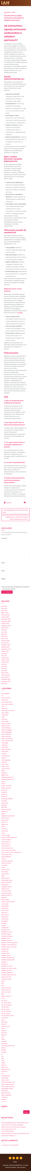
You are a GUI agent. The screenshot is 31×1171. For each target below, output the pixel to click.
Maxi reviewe (5, 899)
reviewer (3, 1052)
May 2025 (4, 634)
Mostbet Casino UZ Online (8, 947)
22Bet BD (4, 773)
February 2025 (5, 640)
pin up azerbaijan (6, 1005)
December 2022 (5, 679)
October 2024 (5, 647)
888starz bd (4, 775)
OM (2, 983)
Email (3, 570)
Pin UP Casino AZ (6, 1011)
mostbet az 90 (5, 929)
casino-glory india (6, 854)
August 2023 (5, 662)
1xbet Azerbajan (6, 728)
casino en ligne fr (6, 839)
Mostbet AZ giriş (6, 934)
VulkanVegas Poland (7, 1088)
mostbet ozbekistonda (7, 957)
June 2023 (4, 666)
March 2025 (4, 638)
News (3, 981)
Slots (2, 1058)
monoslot (4, 923)
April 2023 (4, 670)
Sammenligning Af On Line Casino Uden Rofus (15, 511)
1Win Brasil (4, 700)
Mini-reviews (5, 906)
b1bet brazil (4, 803)
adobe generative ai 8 (7, 779)
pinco (3, 1020)
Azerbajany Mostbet (7, 798)
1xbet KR (3, 753)
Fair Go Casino (5, 869)
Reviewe (3, 1050)
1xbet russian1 (5, 768)
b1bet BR (4, 801)
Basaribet (4, 807)
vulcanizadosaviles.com (8, 1082)
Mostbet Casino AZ (6, 940)
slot (2, 1056)
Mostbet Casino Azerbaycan (9, 942)
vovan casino (5, 1080)
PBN (2, 994)
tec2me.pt (4, 1071)
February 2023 (5, 675)
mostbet (3, 925)
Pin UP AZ (4, 1000)
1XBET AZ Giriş (5, 725)
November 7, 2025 (9, 12)
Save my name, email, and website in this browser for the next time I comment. (15, 588)
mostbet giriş (5, 949)
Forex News (4, 872)
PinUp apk (4, 1022)
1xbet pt (3, 758)
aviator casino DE (6, 786)
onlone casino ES (6, 990)
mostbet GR (4, 951)
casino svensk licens (7, 848)
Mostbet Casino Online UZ (8, 944)
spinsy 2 (3, 1065)
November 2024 (6, 645)
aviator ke (4, 792)
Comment (4, 538)
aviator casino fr (6, 788)
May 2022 (4, 683)
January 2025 (5, 643)
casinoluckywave (6, 856)
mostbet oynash (6, 955)
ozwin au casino (6, 992)
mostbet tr (4, 962)
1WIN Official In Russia (7, 710)
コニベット (4, 1101)
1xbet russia (4, 764)
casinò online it (5, 846)
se (2, 1054)
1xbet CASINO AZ (6, 734)
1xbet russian (5, 766)
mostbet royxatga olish (7, 960)
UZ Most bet (4, 1078)
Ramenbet (4, 1043)
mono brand (5, 910)
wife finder (4, 1091)
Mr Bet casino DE (6, 977)
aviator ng (4, 796)
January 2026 (5, 617)
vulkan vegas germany (7, 1086)
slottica (3, 1063)
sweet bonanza (5, 1069)
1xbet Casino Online (7, 740)
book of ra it (4, 824)
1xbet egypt (4, 743)
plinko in (3, 1030)
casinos (3, 859)
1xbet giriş (4, 745)
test (2, 1073)
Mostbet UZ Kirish (6, 970)
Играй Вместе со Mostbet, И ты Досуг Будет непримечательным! (17, 518)
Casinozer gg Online (7, 861)
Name (3, 562)
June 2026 (4, 606)
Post (2, 1037)
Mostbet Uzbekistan (7, 972)
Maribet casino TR (6, 895)
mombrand (4, 908)
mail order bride (6, 891)
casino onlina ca (6, 841)
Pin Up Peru (4, 1017)
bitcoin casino (5, 818)
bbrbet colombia (6, 809)
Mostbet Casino (5, 938)
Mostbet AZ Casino (6, 932)
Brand (3, 826)
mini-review (4, 904)
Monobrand (4, 917)
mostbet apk (5, 927)
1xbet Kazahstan (6, 749)
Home (15, 1161)
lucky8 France (5, 889)
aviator (3, 783)
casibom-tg (4, 831)
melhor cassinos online (8, 902)
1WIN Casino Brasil (6, 702)
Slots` (3, 1060)
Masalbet (4, 897)
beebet (3, 813)
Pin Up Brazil (5, 1007)
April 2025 (4, 636)
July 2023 (4, 664)
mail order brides (6, 893)
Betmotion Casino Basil (8, 816)
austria (3, 781)
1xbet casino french (7, 738)
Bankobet (4, 805)
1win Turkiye (5, 713)
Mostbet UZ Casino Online (8, 968)
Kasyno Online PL (6, 882)
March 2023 (4, 673)
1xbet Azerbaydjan (6, 730)
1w (2, 695)
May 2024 (4, 655)
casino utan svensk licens (8, 850)
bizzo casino (4, 820)
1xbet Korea (4, 751)
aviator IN (4, 790)
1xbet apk (4, 719)
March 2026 (4, 612)
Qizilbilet (4, 1041)
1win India (4, 708)
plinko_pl (4, 1035)
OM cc (3, 985)
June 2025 (4, 632)
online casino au (6, 987)
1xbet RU (4, 762)
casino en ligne (5, 835)
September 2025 (6, 625)
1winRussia (4, 715)
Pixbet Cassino (5, 1026)
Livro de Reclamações (7, 1131)
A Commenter (5, 1145)
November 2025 (6, 621)
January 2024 (5, 658)
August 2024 (5, 651)
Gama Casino (5, 874)
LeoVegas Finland (6, 887)
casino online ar (6, 844)
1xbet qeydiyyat (5, 760)
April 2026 (4, 610)
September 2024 (6, 649)
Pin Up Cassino (5, 1013)
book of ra (4, 822)
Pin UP (3, 998)
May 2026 (4, 608)
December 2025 (5, 619)
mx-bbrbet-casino (6, 979)
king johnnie (5, 884)
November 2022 (6, 681)
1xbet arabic (5, 721)
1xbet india (4, 747)
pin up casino (5, 1009)
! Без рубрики (5, 693)
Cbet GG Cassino (6, 863)
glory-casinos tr (5, 878)
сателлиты (4, 1097)
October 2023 (5, 660)
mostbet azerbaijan (7, 936)
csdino (3, 867)
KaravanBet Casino (6, 880)
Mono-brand (5, 914)
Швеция (3, 1099)
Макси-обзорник (6, 1095)
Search (4, 1107)
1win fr (3, 706)
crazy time (4, 865)
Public (3, 1039)
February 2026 (5, 615)
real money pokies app (7, 1045)
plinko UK (4, 1033)
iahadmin (9, 502)
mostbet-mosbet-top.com (8, 975)
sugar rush (4, 1067)
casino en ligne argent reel (9, 837)
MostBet (20, 312)
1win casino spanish (7, 704)
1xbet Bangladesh (6, 732)
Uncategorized (5, 1076)
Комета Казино (5, 1093)
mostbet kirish (5, 953)
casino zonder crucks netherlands (11, 852)
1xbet (3, 717)
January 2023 (5, 677)
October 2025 (5, 623)
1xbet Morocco (5, 756)
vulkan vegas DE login (7, 1084)
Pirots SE (3, 1024)
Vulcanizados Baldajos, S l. (9, 1135)
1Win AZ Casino (5, 698)
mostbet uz (4, 964)
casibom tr (4, 828)
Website (3, 579)
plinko (3, 1028)
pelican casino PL (6, 996)
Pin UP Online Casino (7, 1015)
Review (3, 1048)
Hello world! (14, 1145)
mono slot (4, 912)
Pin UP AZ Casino (6, 1002)
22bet (3, 771)
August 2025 (5, 627)
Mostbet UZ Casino (6, 966)
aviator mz (4, 794)
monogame (4, 921)
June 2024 (4, 653)
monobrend (4, 919)
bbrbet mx (4, 811)
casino (3, 833)
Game (3, 876)
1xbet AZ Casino (6, 723)
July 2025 (4, 630)
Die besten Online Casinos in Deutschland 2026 (15, 1133)
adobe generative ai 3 (7, 777)
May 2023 (4, 668)
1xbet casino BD (6, 736)
